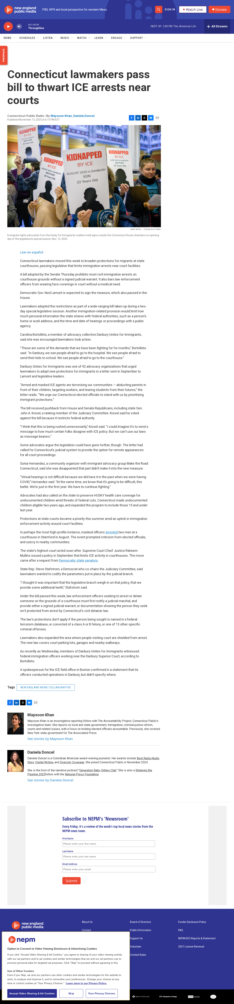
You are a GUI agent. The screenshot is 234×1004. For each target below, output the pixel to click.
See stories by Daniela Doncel (50, 780)
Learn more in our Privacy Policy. (86, 983)
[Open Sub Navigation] (14, 37)
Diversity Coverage (72, 762)
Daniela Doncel (84, 116)
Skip (71, 993)
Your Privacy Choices (101, 993)
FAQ (180, 930)
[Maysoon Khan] (15, 723)
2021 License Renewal (191, 946)
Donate (221, 9)
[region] (66, 966)
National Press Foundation (82, 774)
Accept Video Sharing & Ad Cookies (32, 993)
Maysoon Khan (61, 116)
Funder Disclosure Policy (192, 922)
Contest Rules (138, 954)
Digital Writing (44, 762)
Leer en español (31, 252)
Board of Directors (140, 922)
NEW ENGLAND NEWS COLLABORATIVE (45, 687)
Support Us (136, 938)
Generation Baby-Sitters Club (97, 770)
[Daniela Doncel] (15, 761)
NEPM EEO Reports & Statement (197, 938)
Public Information (140, 930)
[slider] (25, 26)
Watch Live (194, 9)
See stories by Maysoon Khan (50, 738)
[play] (8, 26)
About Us (87, 922)
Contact (86, 930)
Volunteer (135, 946)
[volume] (19, 26)
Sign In (170, 9)
